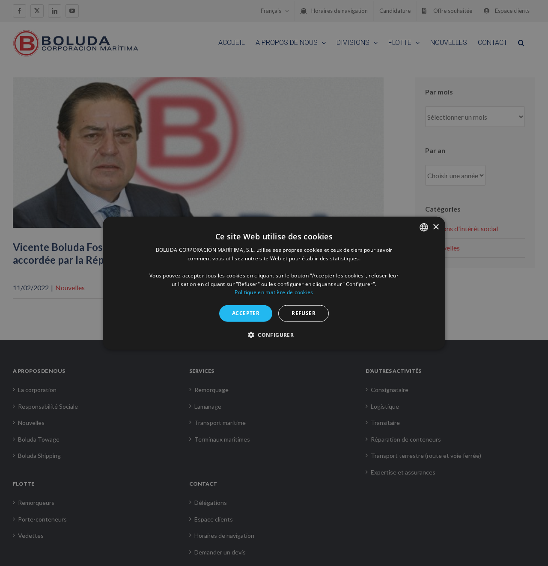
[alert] (274, 283)
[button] (274, 334)
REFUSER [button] (304, 313)
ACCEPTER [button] (245, 313)
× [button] (435, 227)
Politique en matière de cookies (274, 292)
